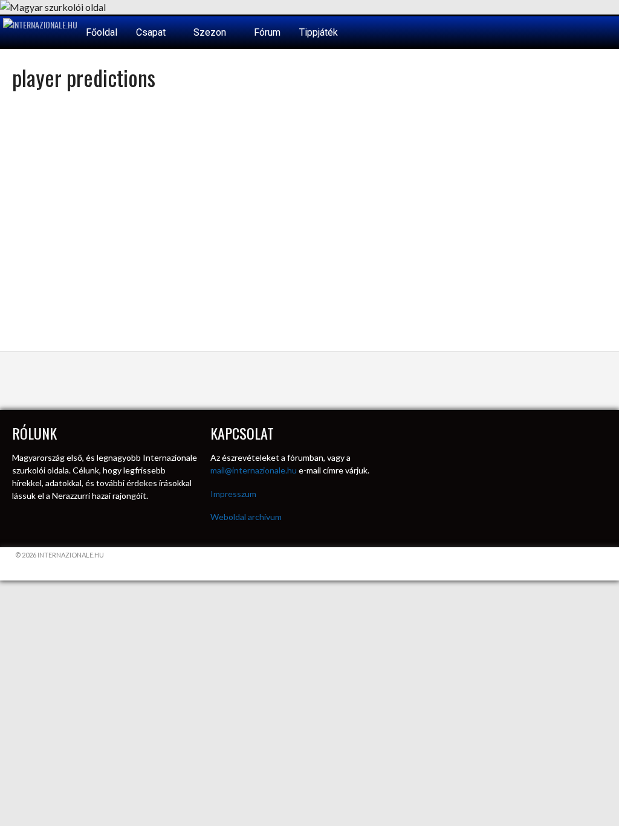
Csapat (152, 32)
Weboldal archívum (246, 517)
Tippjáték (318, 32)
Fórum (267, 32)
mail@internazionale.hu (253, 470)
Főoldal (101, 32)
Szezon (210, 32)
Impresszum (233, 494)
